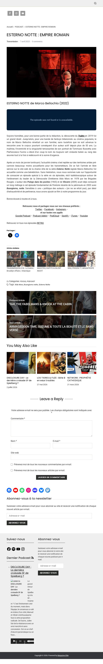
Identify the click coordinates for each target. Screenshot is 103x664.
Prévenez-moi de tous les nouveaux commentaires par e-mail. (43, 464)
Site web (15, 452)
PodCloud (54, 216)
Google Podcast (22, 216)
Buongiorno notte (31, 284)
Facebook (49, 209)
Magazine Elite (63, 655)
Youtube (84, 216)
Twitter (38, 209)
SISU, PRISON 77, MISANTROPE (81, 268)
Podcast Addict (40, 216)
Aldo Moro (19, 284)
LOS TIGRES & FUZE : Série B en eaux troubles (51, 379)
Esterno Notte (44, 284)
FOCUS (23, 281)
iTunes (74, 216)
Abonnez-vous (17, 522)
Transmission (12, 41)
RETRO (40, 223)
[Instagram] (28, 490)
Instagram (61, 209)
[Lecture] (14, 641)
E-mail (56, 441)
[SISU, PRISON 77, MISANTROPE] (81, 259)
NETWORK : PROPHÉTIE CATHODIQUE (79, 379)
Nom (14, 441)
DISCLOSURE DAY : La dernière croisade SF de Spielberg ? (19, 380)
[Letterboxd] (34, 490)
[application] (22, 641)
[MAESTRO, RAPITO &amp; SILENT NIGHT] (51, 259)
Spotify (65, 216)
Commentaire (18, 418)
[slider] (31, 640)
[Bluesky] (41, 490)
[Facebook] (9, 490)
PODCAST (31, 281)
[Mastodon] (47, 490)
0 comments (37, 41)
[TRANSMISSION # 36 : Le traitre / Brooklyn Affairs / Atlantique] (20, 259)
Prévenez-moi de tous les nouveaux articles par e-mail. (39, 470)
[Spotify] (22, 490)
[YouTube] (15, 490)
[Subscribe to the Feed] (32, 558)
